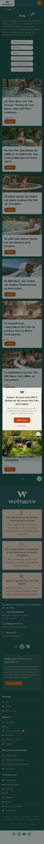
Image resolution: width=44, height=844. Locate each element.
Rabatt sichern (22, 420)
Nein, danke (22, 426)
